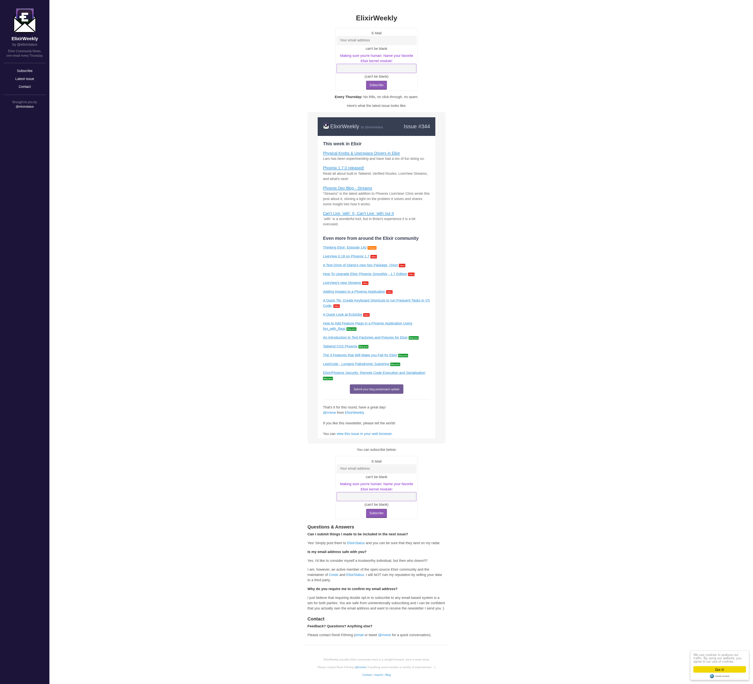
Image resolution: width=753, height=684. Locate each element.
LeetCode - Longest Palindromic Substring (356, 364)
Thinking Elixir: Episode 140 (344, 247)
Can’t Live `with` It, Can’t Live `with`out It (358, 213)
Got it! (719, 669)
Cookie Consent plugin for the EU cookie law (719, 676)
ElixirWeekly (25, 38)
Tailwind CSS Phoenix (340, 346)
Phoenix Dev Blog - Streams (347, 188)
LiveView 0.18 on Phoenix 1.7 (346, 256)
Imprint (378, 674)
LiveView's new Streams (342, 283)
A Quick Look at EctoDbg (342, 315)
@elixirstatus (25, 106)
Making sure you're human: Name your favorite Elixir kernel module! (376, 58)
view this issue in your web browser (364, 434)
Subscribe (25, 71)
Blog (388, 674)
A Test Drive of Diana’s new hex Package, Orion (360, 265)
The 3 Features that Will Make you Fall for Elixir (360, 355)
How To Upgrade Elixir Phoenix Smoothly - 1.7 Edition (365, 274)
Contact (25, 87)
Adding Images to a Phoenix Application (354, 292)
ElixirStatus (356, 543)
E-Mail (377, 33)
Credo (333, 575)
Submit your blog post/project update (376, 389)
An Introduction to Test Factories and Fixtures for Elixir (365, 337)
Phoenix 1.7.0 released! (343, 168)
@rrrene (329, 413)
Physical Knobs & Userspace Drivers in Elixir (361, 153)
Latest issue (24, 79)
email (359, 635)
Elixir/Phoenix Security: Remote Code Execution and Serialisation (374, 373)
